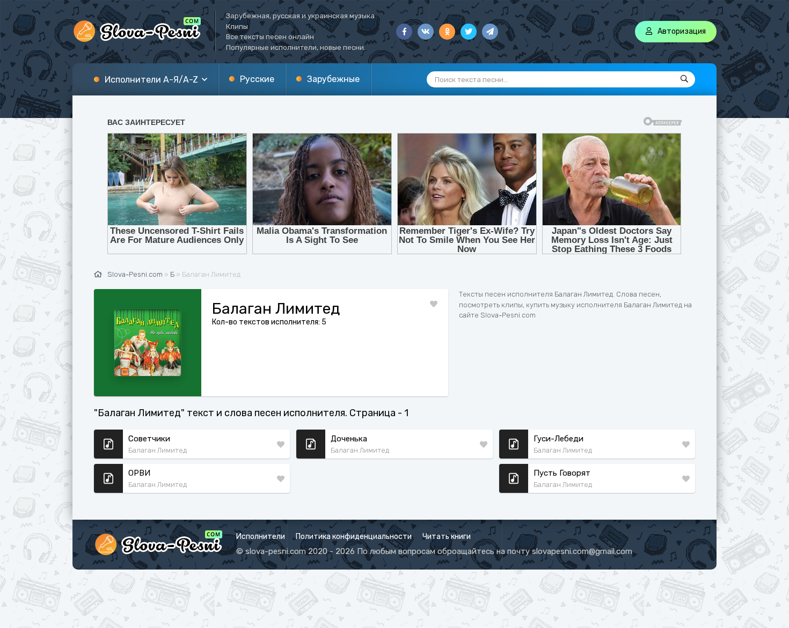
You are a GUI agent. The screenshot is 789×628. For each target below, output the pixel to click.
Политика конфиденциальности (354, 536)
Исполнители (260, 536)
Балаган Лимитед (157, 450)
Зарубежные (333, 79)
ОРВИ (139, 473)
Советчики (149, 439)
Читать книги (446, 536)
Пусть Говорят (562, 473)
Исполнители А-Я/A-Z (151, 80)
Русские (257, 79)
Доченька (349, 439)
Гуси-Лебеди (558, 439)
